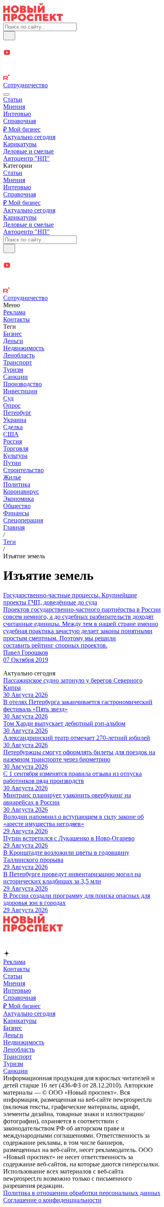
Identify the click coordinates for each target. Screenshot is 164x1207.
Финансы (16, 513)
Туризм (13, 369)
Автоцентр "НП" (26, 158)
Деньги (13, 341)
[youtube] (82, 53)
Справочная (19, 121)
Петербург (17, 412)
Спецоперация (23, 520)
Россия (12, 441)
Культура (15, 455)
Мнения (14, 106)
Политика (16, 484)
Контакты (16, 319)
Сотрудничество (25, 85)
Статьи (12, 99)
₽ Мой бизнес (22, 129)
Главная (14, 527)
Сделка (13, 427)
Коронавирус (21, 491)
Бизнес (12, 333)
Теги (9, 541)
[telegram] (82, 44)
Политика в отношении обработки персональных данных (81, 1192)
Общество (17, 505)
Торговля (15, 448)
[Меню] (6, 94)
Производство (22, 384)
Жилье (12, 477)
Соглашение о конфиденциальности (52, 1200)
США (11, 434)
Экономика (18, 498)
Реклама (14, 312)
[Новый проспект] (33, 19)
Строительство (23, 470)
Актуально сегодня (29, 136)
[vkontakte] (82, 70)
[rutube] (82, 78)
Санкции (15, 376)
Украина (14, 419)
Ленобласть (19, 355)
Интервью (17, 113)
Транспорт (17, 362)
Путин (12, 462)
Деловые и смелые (28, 151)
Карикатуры (20, 144)
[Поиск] (9, 35)
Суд (8, 398)
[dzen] (82, 62)
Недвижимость (23, 348)
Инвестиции (20, 391)
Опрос (12, 405)
